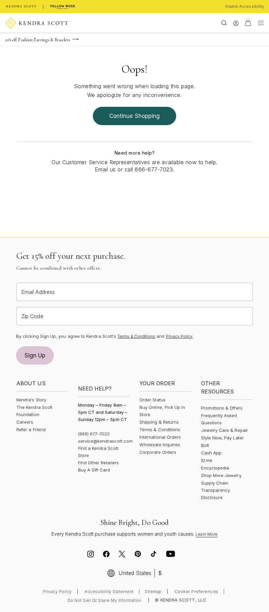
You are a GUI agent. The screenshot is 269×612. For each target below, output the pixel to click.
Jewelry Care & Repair (224, 430)
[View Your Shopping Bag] (248, 22)
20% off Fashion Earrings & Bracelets (38, 40)
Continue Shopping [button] (134, 116)
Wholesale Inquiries (159, 444)
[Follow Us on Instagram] (90, 555)
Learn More (206, 534)
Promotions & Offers (221, 408)
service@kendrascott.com (105, 441)
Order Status (152, 399)
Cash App (211, 452)
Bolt (205, 445)
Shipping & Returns (159, 422)
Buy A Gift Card (94, 469)
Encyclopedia (215, 467)
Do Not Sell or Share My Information (105, 600)
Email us (105, 169)
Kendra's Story (31, 399)
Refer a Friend (31, 429)
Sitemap (153, 591)
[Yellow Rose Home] (62, 6)
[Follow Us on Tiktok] (153, 555)
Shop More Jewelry (221, 475)
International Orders (160, 437)
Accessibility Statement (109, 591)
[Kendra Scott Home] (21, 6)
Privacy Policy (179, 336)
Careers (24, 422)
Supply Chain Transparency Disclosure (215, 490)
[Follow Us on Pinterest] (137, 555)
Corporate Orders (157, 452)
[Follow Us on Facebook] (106, 555)
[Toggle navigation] (259, 23)
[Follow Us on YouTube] (170, 555)
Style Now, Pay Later (222, 437)
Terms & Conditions (136, 336)
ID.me (206, 460)
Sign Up (35, 355)
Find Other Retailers (98, 462)
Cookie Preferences (196, 591)
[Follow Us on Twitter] (123, 555)
